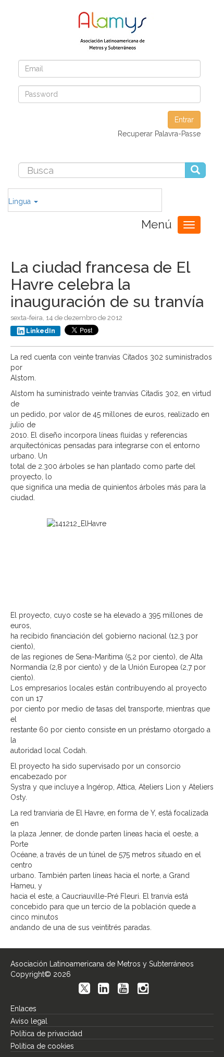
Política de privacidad (46, 1033)
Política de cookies (42, 1046)
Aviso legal (28, 1021)
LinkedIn (40, 331)
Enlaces (23, 1008)
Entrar (184, 120)
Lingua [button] (20, 201)
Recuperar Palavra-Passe (159, 134)
